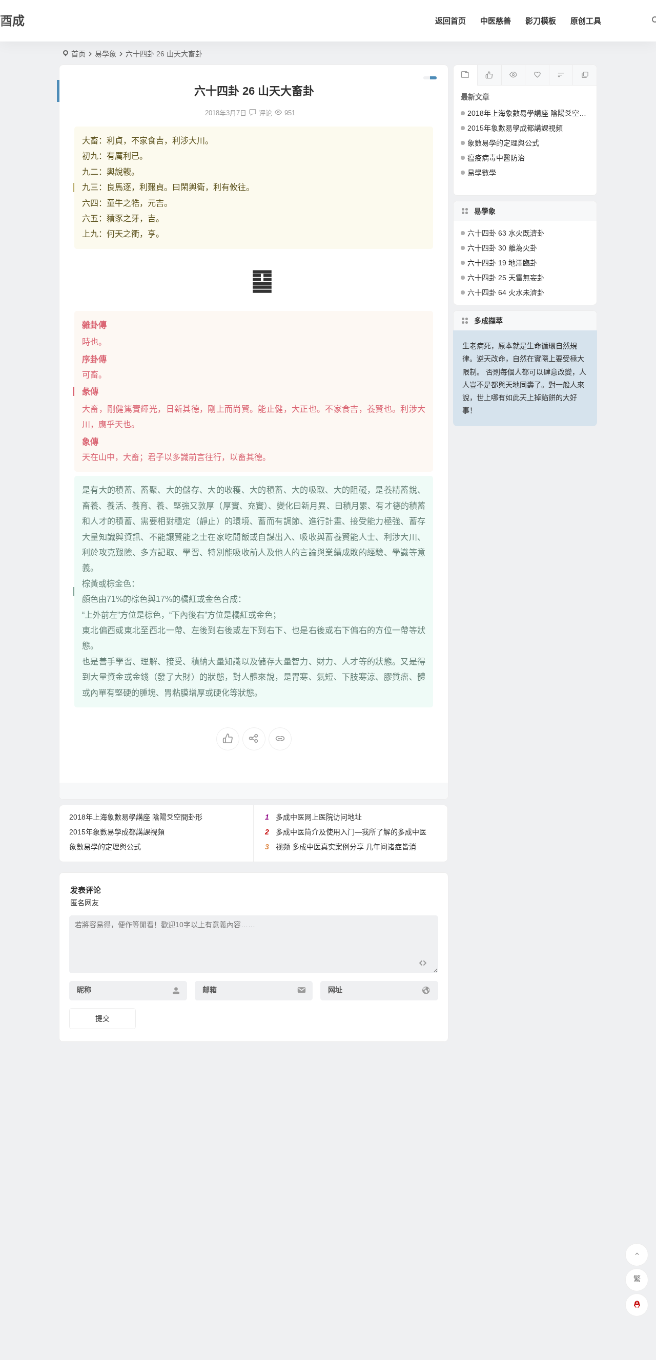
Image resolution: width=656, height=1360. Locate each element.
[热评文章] (537, 75)
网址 (335, 990)
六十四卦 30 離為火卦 (502, 248)
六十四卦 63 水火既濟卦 (505, 233)
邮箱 (209, 990)
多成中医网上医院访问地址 (319, 817)
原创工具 (585, 20)
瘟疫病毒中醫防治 (496, 158)
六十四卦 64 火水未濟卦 (505, 292)
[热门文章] (513, 75)
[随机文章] (561, 75)
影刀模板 (540, 20)
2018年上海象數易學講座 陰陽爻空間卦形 (135, 817)
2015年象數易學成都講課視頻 (117, 832)
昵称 (84, 990)
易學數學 (481, 173)
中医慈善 (495, 20)
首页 (78, 54)
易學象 (105, 54)
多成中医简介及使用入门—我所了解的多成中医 (351, 832)
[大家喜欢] (489, 75)
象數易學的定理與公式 (105, 847)
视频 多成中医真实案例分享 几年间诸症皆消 (346, 847)
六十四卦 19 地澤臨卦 (502, 263)
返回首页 (450, 20)
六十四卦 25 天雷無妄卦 (505, 278)
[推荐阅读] (584, 75)
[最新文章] (466, 75)
